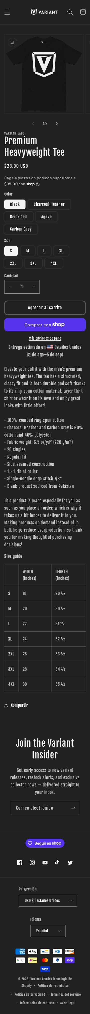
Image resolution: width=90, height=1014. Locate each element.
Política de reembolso (53, 986)
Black (15, 204)
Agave (46, 216)
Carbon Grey (21, 229)
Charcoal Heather (49, 204)
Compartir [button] (19, 705)
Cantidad (11, 275)
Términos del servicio (66, 994)
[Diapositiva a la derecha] (56, 123)
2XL (13, 263)
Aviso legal (68, 1003)
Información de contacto (37, 1003)
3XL (33, 263)
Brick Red (18, 216)
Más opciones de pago (45, 338)
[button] (7, 12)
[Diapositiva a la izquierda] (33, 123)
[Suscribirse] (73, 808)
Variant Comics (41, 979)
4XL (53, 263)
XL (61, 250)
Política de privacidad (29, 994)
